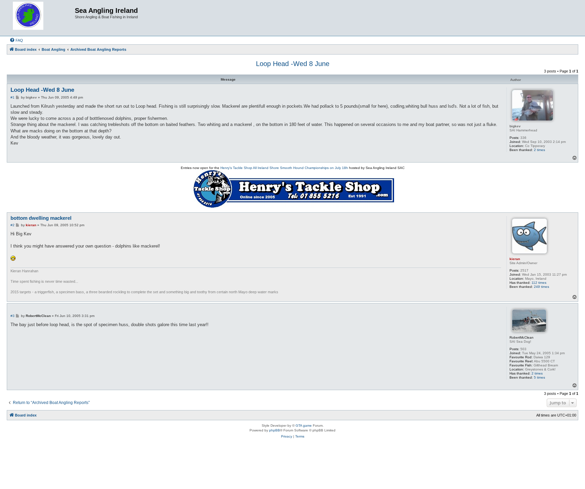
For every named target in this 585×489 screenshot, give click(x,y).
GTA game (304, 425)
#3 (12, 316)
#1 (12, 97)
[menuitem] (16, 40)
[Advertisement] (292, 468)
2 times (539, 150)
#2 (12, 225)
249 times (541, 287)
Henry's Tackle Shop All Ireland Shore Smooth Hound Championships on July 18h (284, 168)
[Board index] (41, 18)
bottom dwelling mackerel (40, 218)
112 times (539, 282)
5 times (539, 377)
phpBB (274, 430)
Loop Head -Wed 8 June (292, 63)
